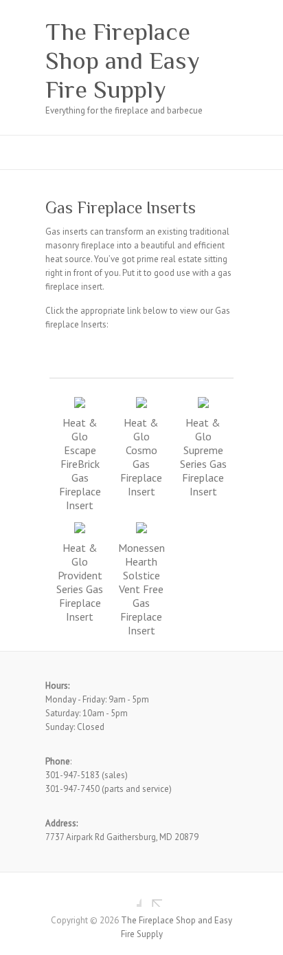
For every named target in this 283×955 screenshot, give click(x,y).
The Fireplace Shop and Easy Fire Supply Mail (152, 896)
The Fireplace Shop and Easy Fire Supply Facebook (131, 896)
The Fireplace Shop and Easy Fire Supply (122, 60)
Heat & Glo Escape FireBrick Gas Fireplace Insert (80, 464)
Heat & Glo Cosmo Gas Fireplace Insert (141, 457)
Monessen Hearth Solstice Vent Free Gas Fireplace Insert (141, 589)
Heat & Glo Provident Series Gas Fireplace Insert (79, 582)
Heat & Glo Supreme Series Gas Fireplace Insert (203, 457)
